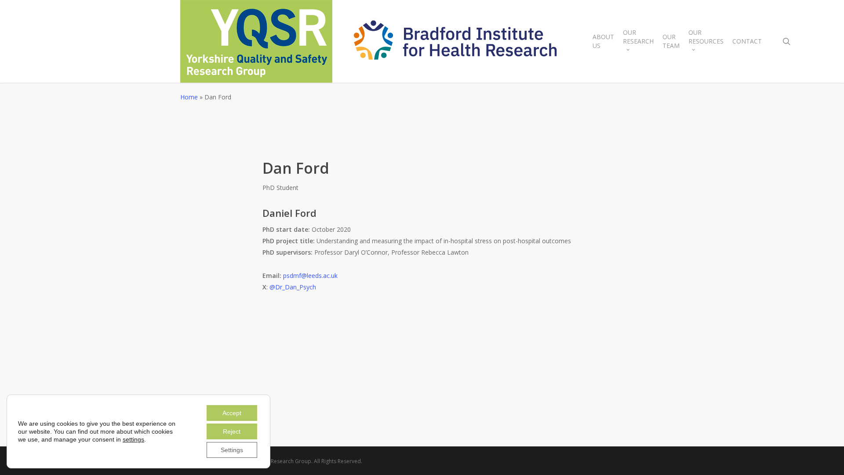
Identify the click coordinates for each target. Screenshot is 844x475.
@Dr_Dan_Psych (293, 287)
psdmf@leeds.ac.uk (310, 275)
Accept (231, 413)
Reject (231, 431)
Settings (232, 449)
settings (133, 439)
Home (189, 97)
